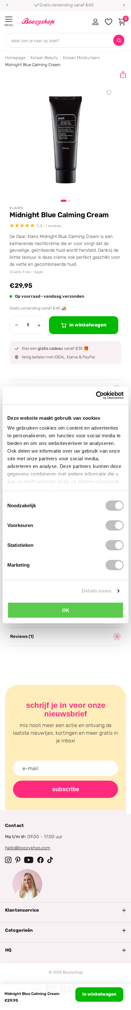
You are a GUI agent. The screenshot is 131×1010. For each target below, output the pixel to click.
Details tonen (96, 590)
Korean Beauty (44, 57)
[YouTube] (28, 860)
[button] (7, 5)
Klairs (16, 208)
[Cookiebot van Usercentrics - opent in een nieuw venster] (96, 395)
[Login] (95, 22)
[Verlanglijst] (109, 93)
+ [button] (39, 325)
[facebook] (40, 860)
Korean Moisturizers (81, 57)
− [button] (16, 325)
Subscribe (65, 789)
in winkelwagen (99, 994)
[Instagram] (8, 860)
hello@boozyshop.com (27, 848)
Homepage (15, 57)
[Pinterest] (17, 860)
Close (65, 910)
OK (65, 610)
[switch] (115, 525)
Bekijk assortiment (8, 19)
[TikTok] (50, 860)
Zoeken (118, 40)
